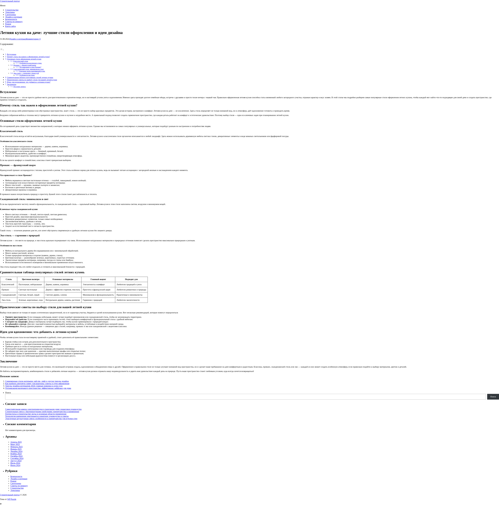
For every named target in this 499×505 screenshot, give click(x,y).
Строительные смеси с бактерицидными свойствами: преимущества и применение (42, 411)
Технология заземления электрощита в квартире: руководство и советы (37, 416)
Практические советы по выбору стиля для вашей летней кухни (32, 80)
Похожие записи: (19, 87)
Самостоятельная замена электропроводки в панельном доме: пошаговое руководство (43, 409)
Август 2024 (15, 461)
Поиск (8, 393)
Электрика (10, 12)
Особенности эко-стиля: (27, 75)
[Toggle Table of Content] (2, 50)
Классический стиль (20, 61)
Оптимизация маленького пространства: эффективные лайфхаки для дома (38, 388)
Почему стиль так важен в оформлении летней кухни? (28, 57)
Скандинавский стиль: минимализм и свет (28, 69)
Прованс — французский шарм (24, 65)
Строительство (11, 10)
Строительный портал (10, 1)
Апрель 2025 (16, 442)
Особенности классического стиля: (30, 63)
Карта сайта (10, 26)
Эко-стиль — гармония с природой (26, 73)
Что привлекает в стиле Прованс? (30, 67)
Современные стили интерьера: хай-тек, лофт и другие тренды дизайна (37, 381)
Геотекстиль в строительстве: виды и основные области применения (35, 414)
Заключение (11, 84)
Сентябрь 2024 (16, 458)
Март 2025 (15, 444)
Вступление (11, 54)
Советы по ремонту (14, 21)
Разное (8, 24)
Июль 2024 (15, 463)
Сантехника (10, 14)
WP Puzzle (11, 499)
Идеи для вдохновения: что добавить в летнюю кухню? (28, 82)
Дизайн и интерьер (13, 17)
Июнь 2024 (15, 465)
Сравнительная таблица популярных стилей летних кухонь (30, 77)
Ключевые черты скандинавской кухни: (32, 71)
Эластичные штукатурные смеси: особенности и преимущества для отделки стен (41, 418)
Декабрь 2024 (16, 451)
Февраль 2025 (16, 447)
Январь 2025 (16, 449)
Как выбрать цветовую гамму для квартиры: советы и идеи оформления (37, 383)
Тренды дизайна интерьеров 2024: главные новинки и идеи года (34, 386)
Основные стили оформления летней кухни (24, 59)
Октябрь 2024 (16, 456)
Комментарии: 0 (33, 39)
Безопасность (11, 19)
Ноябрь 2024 (16, 454)
